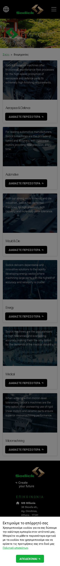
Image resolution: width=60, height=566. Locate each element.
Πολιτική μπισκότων (15, 548)
